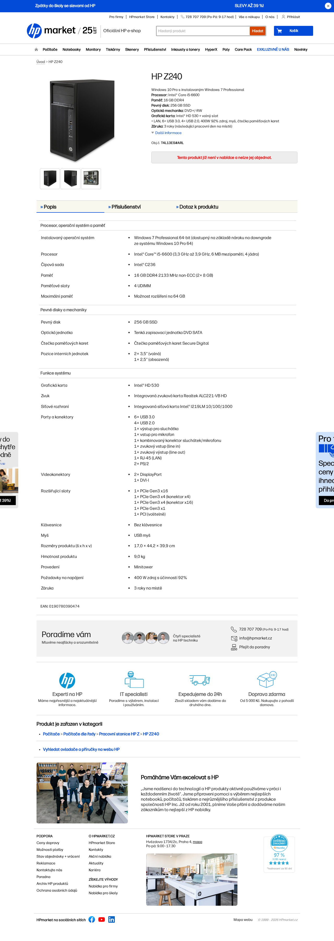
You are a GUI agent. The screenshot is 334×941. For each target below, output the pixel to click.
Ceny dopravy (48, 843)
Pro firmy (116, 17)
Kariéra (94, 870)
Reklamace (46, 863)
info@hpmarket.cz (255, 638)
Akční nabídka (100, 856)
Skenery (132, 49)
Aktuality (96, 863)
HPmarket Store (142, 17)
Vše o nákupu (249, 17)
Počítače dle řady (79, 733)
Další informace (168, 133)
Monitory (93, 49)
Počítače (50, 49)
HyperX (211, 49)
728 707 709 (250, 629)
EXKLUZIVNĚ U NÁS (273, 49)
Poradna (43, 877)
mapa (197, 842)
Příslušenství (155, 49)
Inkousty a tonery (185, 49)
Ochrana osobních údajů (57, 890)
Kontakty (167, 17)
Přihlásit (293, 17)
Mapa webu (243, 919)
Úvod (41, 62)
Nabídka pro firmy (103, 886)
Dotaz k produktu (197, 207)
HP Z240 (151, 733)
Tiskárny (113, 49)
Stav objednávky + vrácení (58, 856)
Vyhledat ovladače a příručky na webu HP (81, 749)
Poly (226, 49)
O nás (270, 17)
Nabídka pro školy (103, 893)
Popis (48, 207)
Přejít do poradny (254, 646)
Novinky (300, 49)
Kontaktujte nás (49, 870)
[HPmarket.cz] (61, 31)
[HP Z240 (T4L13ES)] (81, 119)
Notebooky (72, 49)
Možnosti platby (50, 849)
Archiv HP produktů (52, 883)
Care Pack (243, 49)
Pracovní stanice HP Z (119, 733)
